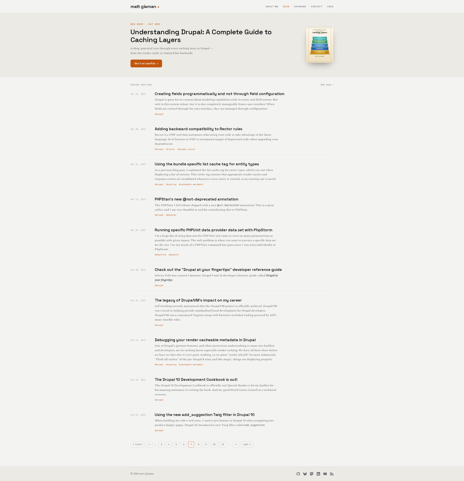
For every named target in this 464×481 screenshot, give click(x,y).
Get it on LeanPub (146, 63)
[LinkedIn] (318, 474)
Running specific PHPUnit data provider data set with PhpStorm (213, 229)
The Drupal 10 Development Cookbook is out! (196, 379)
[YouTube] (325, 474)
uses (330, 6)
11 (223, 444)
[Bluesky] (305, 474)
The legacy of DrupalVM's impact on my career (198, 300)
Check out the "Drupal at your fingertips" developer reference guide (218, 269)
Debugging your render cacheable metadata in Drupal (205, 339)
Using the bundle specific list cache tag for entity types (207, 164)
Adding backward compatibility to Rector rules (198, 128)
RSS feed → (327, 84)
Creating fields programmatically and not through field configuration (219, 93)
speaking (300, 6)
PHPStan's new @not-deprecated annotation (196, 199)
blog (286, 6)
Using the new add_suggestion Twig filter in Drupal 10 (204, 414)
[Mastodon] (311, 474)
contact (316, 6)
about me (272, 6)
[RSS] (332, 474)
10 (215, 444)
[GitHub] (298, 474)
